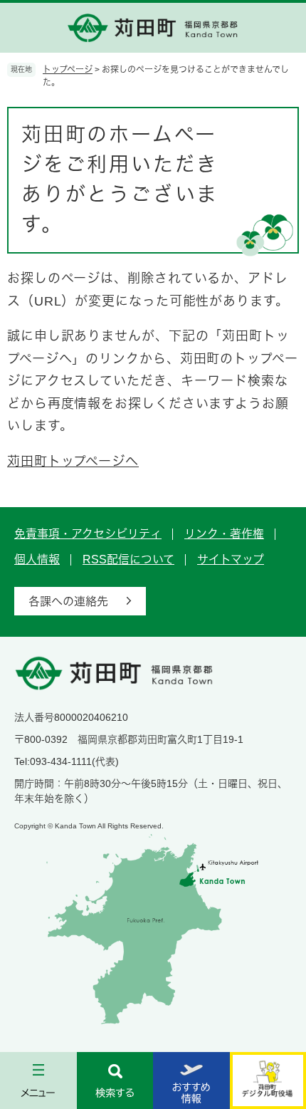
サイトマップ (230, 559)
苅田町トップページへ (73, 461)
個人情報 (37, 559)
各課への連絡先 (68, 601)
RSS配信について (128, 559)
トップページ (68, 70)
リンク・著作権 (224, 534)
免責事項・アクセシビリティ (88, 534)
